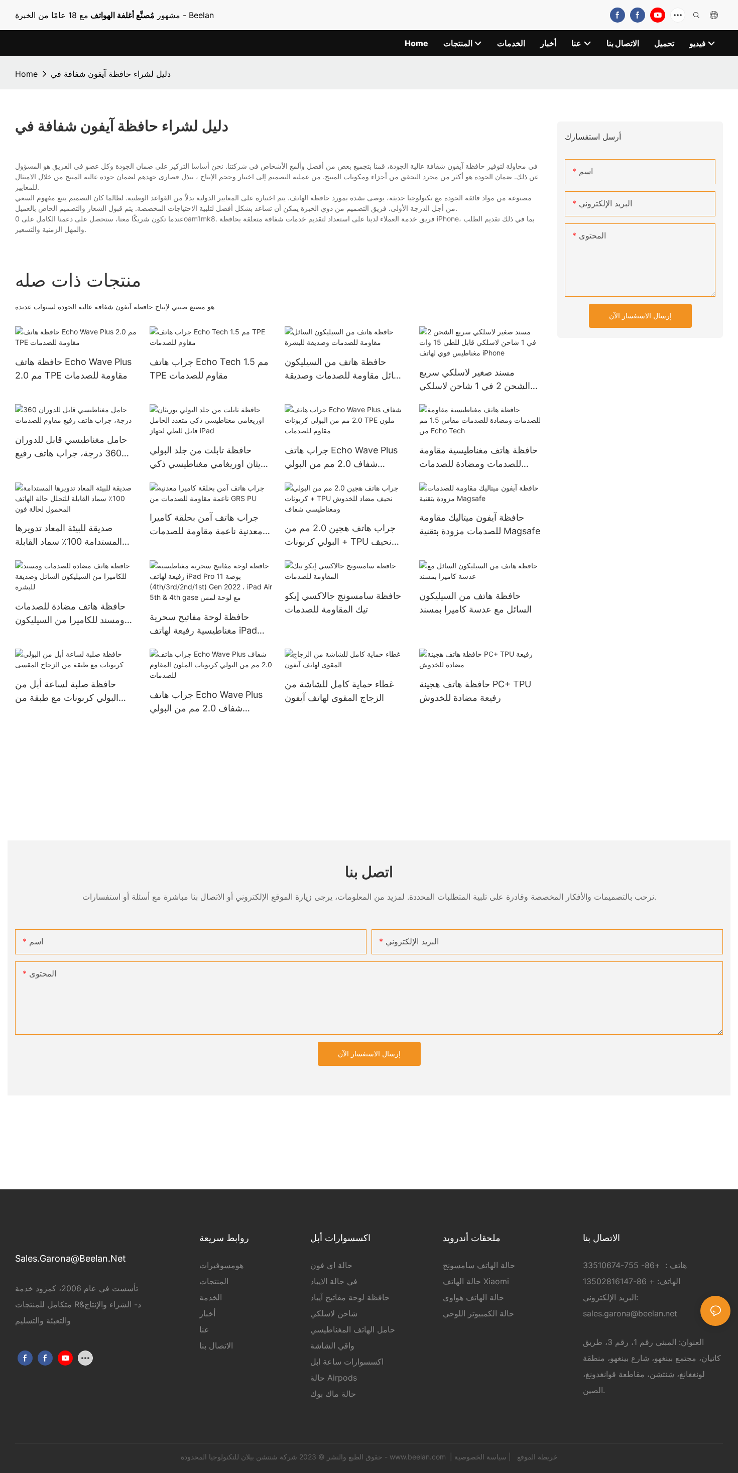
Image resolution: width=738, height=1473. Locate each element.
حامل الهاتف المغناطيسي (352, 1329)
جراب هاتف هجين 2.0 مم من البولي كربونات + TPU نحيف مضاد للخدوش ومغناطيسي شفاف (340, 535)
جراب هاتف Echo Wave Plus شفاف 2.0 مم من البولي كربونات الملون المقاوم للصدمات (206, 702)
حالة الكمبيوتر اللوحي (478, 1313)
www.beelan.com (419, 1456)
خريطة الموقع (536, 1456)
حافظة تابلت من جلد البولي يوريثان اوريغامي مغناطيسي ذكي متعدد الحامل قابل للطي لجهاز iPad (211, 457)
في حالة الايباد (333, 1281)
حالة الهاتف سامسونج (479, 1265)
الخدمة (210, 1297)
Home (26, 74)
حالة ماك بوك (333, 1394)
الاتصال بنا (216, 1345)
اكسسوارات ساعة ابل (347, 1362)
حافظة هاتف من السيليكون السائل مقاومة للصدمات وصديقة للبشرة (346, 369)
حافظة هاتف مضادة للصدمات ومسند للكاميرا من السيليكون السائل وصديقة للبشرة (70, 614)
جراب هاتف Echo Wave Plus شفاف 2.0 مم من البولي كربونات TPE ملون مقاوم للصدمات (341, 457)
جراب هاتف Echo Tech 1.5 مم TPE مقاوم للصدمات (209, 368)
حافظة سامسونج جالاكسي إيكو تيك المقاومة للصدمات (343, 602)
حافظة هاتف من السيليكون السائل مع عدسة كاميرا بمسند (475, 602)
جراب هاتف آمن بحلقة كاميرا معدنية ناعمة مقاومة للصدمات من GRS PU (206, 525)
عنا (204, 1329)
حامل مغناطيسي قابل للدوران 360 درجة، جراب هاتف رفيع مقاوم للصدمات (71, 447)
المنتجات (213, 1281)
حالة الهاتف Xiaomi (476, 1281)
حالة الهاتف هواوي (473, 1297)
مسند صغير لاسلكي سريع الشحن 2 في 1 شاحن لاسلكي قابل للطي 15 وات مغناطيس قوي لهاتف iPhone (474, 380)
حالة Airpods (333, 1378)
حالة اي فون (331, 1265)
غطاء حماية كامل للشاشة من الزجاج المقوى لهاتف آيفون (339, 691)
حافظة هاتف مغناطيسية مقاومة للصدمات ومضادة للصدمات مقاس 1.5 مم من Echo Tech (478, 457)
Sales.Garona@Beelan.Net (70, 1258)
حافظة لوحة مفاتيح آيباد (350, 1297)
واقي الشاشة (332, 1345)
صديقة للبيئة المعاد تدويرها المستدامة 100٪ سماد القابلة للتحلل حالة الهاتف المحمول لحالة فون (68, 535)
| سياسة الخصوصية (483, 1456)
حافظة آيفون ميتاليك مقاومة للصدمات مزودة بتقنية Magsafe (479, 524)
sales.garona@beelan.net (630, 1313)
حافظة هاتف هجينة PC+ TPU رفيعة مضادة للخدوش (475, 691)
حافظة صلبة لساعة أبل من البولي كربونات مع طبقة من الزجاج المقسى (66, 691)
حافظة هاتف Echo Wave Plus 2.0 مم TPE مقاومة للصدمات (73, 368)
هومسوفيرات (221, 1265)
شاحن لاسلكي (333, 1313)
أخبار (207, 1313)
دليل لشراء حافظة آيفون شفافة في (111, 74)
